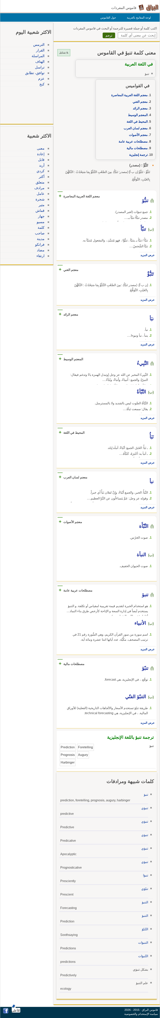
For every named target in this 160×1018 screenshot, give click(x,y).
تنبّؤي (144, 888)
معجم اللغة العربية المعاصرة (129, 95)
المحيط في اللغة (137, 121)
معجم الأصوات (138, 135)
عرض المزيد (147, 255)
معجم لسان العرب (136, 128)
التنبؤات (143, 942)
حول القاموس (108, 17)
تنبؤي (144, 808)
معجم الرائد (140, 108)
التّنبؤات (143, 956)
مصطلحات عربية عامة (133, 141)
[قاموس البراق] (148, 7)
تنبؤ (146, 794)
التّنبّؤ (145, 929)
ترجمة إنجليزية (138, 154)
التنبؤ (145, 902)
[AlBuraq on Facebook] (5, 1012)
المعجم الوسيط (138, 115)
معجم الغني (140, 101)
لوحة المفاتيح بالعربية (139, 17)
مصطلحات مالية (137, 148)
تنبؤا (145, 875)
